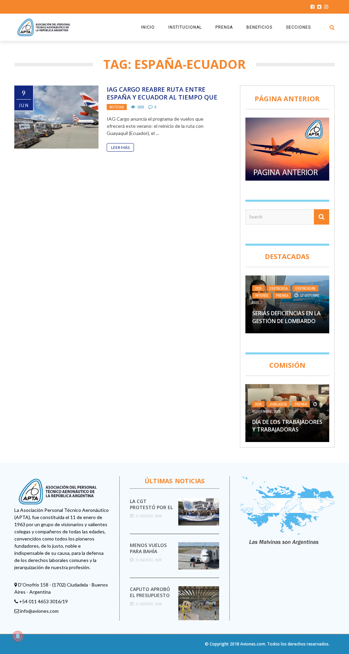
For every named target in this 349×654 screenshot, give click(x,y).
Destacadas (305, 288)
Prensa (282, 295)
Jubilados (278, 404)
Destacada (278, 288)
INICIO (148, 27)
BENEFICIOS (259, 27)
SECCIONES (298, 27)
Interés (261, 295)
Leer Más (120, 147)
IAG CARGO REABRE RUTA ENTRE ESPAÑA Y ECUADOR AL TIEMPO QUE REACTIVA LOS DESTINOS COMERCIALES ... (162, 101)
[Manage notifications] (17, 636)
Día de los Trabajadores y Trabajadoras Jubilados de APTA (287, 429)
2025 (258, 288)
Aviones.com (252, 644)
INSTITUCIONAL (185, 27)
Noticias (116, 107)
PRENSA (224, 27)
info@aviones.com (39, 611)
